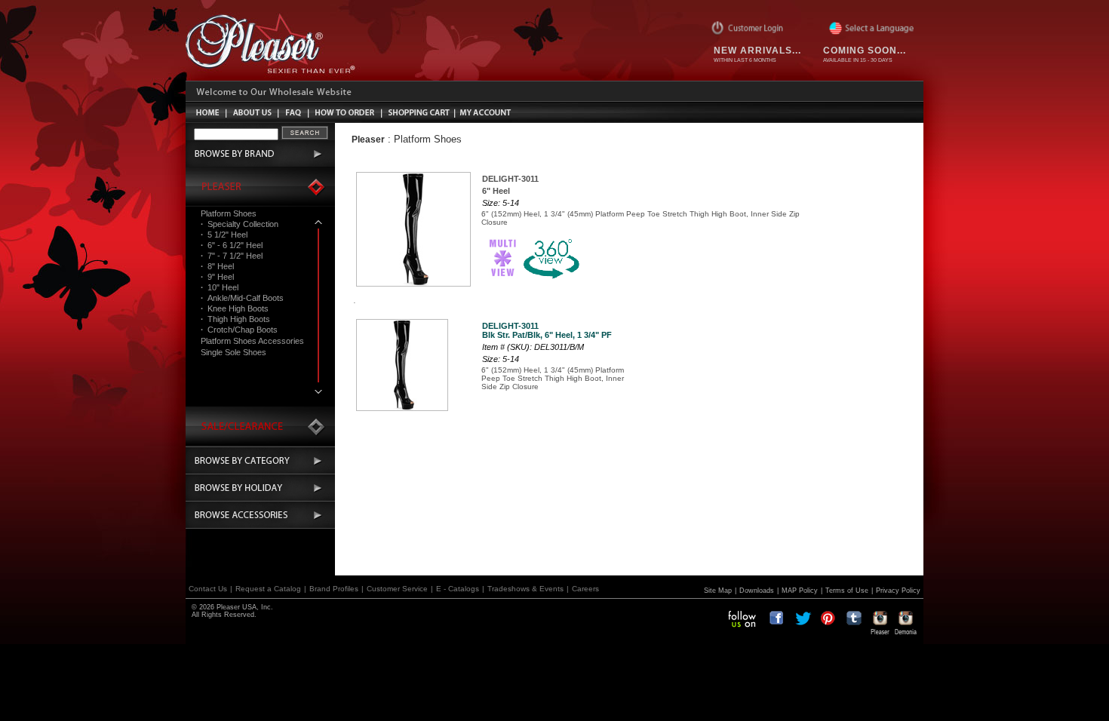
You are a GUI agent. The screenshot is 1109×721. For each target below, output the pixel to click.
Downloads (756, 590)
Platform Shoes (229, 213)
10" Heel (219, 287)
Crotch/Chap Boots (239, 329)
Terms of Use (846, 590)
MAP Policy (800, 590)
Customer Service (397, 588)
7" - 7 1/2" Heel (232, 255)
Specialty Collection (239, 224)
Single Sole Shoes (233, 352)
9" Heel (217, 276)
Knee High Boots (235, 308)
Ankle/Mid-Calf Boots (242, 297)
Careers (585, 588)
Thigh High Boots (235, 319)
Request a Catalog (268, 588)
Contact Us (208, 588)
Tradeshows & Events (525, 588)
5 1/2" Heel (224, 234)
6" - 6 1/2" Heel (232, 245)
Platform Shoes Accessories (252, 340)
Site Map (718, 590)
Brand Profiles (333, 588)
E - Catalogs (457, 588)
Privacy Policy (898, 590)
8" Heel (217, 266)
